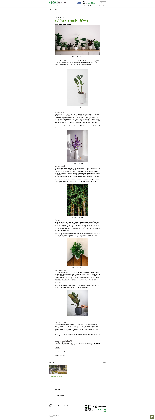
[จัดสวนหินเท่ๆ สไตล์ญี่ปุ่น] (58, 369)
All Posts (50, 9)
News (56, 9)
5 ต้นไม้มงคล (57, 347)
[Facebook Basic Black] (94, 407)
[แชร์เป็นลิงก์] (64, 351)
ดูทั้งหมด (104, 362)
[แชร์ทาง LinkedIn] (61, 351)
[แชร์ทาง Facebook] (55, 351)
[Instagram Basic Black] (96, 407)
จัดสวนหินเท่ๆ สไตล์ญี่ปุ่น (56, 376)
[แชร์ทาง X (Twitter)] (58, 351)
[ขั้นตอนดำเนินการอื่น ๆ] (99, 17)
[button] (104, 9)
